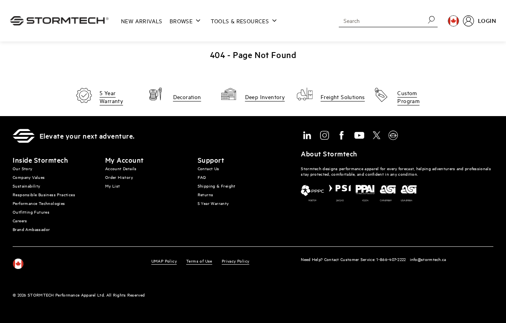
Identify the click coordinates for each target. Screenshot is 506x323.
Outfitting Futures (31, 212)
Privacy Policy (235, 261)
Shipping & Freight (217, 186)
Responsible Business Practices (44, 194)
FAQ (202, 177)
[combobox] (379, 20)
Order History (119, 177)
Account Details (121, 168)
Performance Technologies (39, 203)
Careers (20, 220)
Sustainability (26, 186)
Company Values (29, 177)
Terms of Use (199, 261)
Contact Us (208, 168)
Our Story (22, 168)
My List (112, 186)
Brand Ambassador (31, 229)
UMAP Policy (164, 261)
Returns (205, 194)
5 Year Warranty (213, 203)
